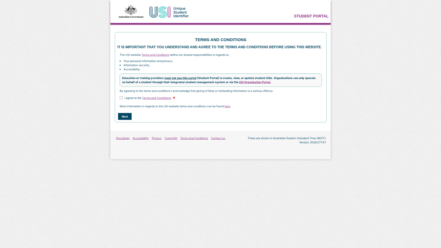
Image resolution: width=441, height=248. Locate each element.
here (227, 106)
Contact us (218, 138)
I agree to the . (148, 98)
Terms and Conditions (155, 54)
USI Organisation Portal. (255, 82)
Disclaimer (123, 138)
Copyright (171, 138)
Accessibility (141, 138)
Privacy (157, 138)
